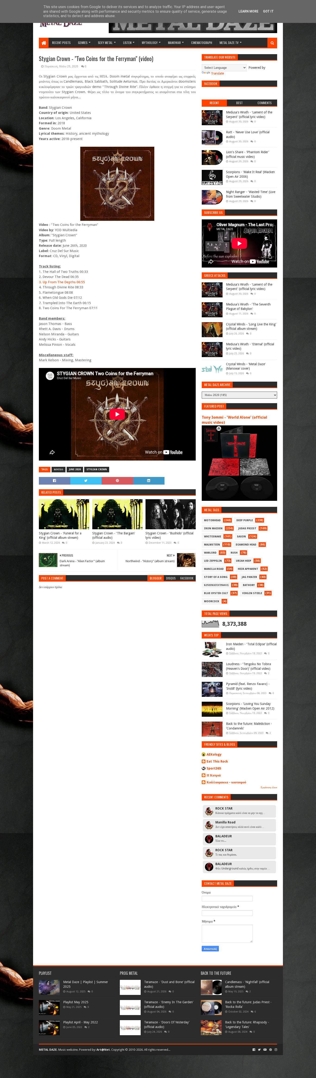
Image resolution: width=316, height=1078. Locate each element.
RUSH (234, 552)
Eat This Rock (217, 761)
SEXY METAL (105, 42)
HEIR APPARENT (248, 568)
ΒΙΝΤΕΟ (58, 469)
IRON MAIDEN (213, 528)
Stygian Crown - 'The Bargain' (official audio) (113, 535)
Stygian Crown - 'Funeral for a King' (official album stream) (60, 535)
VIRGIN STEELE (252, 593)
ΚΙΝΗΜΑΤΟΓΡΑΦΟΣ (216, 585)
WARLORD (210, 552)
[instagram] (275, 1049)
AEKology (214, 754)
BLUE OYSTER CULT (216, 593)
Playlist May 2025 (75, 1002)
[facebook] (254, 1049)
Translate (217, 73)
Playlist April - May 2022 (80, 1022)
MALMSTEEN (212, 544)
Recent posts (61, 42)
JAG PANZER (249, 577)
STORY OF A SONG (216, 577)
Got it (268, 11)
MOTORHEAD (212, 520)
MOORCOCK (211, 601)
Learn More (248, 11)
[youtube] (265, 1049)
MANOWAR (174, 42)
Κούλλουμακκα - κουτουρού (226, 782)
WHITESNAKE (212, 536)
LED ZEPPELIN (213, 560)
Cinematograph (201, 42)
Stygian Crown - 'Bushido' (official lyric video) (169, 535)
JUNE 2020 (75, 469)
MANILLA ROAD (214, 568)
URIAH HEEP (243, 560)
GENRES (82, 42)
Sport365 (214, 768)
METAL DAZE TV (229, 42)
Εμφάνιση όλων (269, 787)
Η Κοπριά (214, 775)
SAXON (241, 536)
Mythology (150, 42)
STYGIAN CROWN (97, 469)
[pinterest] (270, 1049)
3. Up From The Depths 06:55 (62, 282)
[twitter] (259, 1049)
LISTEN (127, 42)
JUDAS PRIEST (247, 528)
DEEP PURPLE (244, 520)
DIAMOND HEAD (246, 544)
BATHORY (249, 585)
